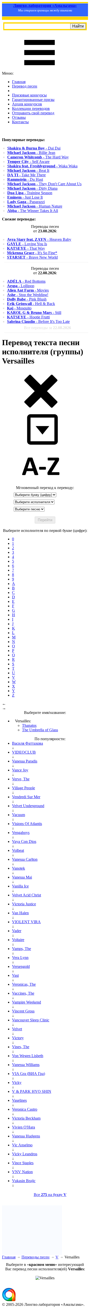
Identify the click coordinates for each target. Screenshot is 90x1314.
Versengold (21, 966)
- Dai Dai (33, 148)
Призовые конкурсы (29, 95)
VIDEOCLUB (24, 752)
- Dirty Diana (32, 188)
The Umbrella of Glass (40, 730)
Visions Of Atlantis (27, 824)
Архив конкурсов (27, 104)
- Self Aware (28, 161)
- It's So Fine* (32, 253)
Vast (15, 975)
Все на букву (50, 1194)
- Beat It (28, 170)
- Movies (28, 290)
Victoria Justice (24, 904)
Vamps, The (21, 949)
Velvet (17, 1029)
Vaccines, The (23, 993)
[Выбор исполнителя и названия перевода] (40, 407)
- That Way (26, 248)
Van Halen (20, 913)
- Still (34, 312)
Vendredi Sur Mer (26, 797)
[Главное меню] (39, 69)
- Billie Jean (31, 153)
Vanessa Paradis (24, 761)
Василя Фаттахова (27, 743)
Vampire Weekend (26, 1002)
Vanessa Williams (26, 1065)
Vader (16, 931)
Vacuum (18, 815)
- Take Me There (26, 175)
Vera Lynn (20, 957)
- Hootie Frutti (28, 317)
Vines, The (20, 1047)
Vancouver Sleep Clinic (30, 1020)
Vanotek (18, 868)
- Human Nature (34, 206)
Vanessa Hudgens (26, 1136)
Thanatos (29, 725)
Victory (18, 1038)
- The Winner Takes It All (32, 211)
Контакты (20, 122)
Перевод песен (24, 86)
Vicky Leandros (24, 1154)
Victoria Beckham (26, 1118)
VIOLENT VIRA (26, 922)
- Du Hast (25, 179)
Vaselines (19, 1100)
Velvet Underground (28, 806)
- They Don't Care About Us (44, 184)
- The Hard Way (38, 157)
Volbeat (18, 850)
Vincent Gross (23, 1011)
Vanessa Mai (22, 877)
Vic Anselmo (22, 1145)
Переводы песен (36, 1257)
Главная (19, 82)
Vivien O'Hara (23, 1127)
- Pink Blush (26, 299)
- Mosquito (19, 308)
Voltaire (18, 940)
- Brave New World (32, 257)
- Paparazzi (26, 202)
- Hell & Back (31, 304)
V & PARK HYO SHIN (31, 1091)
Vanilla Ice (20, 886)
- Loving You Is (27, 244)
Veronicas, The (24, 984)
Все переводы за (47, 328)
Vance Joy (20, 770)
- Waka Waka (42, 166)
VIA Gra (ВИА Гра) (28, 1073)
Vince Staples (23, 1163)
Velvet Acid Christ (26, 895)
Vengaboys (21, 832)
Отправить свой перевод (33, 113)
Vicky (17, 1082)
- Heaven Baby (39, 239)
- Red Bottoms (26, 281)
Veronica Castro (24, 1109)
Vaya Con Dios (24, 841)
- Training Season (29, 193)
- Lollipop (20, 286)
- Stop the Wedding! (27, 295)
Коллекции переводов (31, 108)
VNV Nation (22, 1172)
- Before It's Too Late (38, 321)
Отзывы (19, 117)
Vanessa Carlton (25, 859)
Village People (23, 788)
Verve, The (21, 779)
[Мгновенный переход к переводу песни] (40, 445)
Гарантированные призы (33, 99)
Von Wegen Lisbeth (27, 1056)
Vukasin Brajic (24, 1181)
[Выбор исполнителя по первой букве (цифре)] (40, 483)
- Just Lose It (25, 197)
